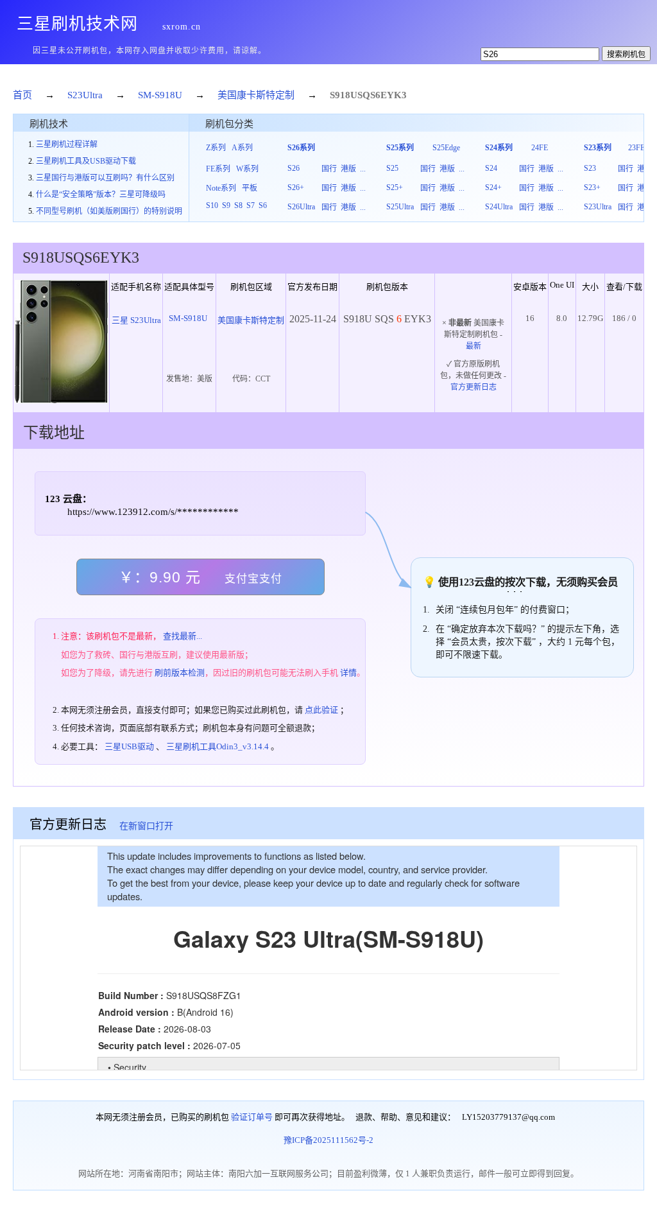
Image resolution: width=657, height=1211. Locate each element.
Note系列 (221, 188)
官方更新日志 (473, 387)
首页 (22, 95)
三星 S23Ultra (136, 320)
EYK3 (393, 95)
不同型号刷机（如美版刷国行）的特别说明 (109, 211)
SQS (366, 95)
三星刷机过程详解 (67, 144)
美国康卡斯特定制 (256, 95)
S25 (392, 168)
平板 (249, 188)
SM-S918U (160, 95)
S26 (293, 168)
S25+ (394, 187)
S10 (212, 205)
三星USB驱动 (129, 746)
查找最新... (182, 636)
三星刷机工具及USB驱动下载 (86, 161)
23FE (636, 147)
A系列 (242, 147)
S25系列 (400, 147)
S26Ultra (301, 206)
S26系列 (301, 147)
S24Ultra (499, 206)
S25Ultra (400, 206)
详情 (348, 672)
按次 (515, 582)
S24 (491, 168)
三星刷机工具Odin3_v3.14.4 (217, 746)
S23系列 (597, 147)
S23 (590, 168)
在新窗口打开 (146, 826)
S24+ (493, 187)
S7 (250, 205)
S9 (226, 205)
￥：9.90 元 (200, 577)
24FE (539, 147)
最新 (473, 346)
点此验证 (321, 710)
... (363, 168)
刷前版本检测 (180, 672)
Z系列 (216, 147)
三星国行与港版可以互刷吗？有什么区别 (105, 177)
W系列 (247, 168)
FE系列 (218, 168)
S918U (343, 95)
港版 (348, 168)
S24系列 (499, 147)
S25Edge (446, 147)
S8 (238, 205)
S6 (263, 205)
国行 (329, 168)
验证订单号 (252, 1117)
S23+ (592, 187)
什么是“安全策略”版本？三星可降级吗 (101, 194)
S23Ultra (85, 95)
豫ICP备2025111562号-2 (328, 1140)
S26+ (295, 187)
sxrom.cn (181, 26)
